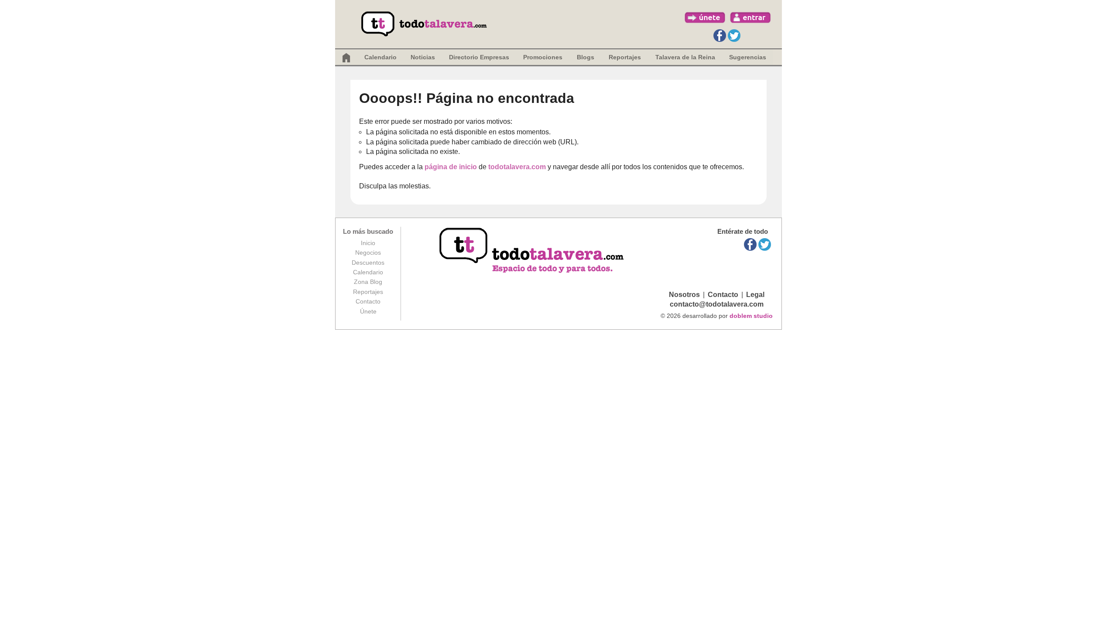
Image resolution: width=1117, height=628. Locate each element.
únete (705, 17)
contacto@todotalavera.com (717, 304)
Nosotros (684, 294)
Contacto (368, 301)
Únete (368, 311)
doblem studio (751, 315)
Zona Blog (368, 281)
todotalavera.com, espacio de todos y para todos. (532, 251)
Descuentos (368, 262)
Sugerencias (747, 57)
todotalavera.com (517, 167)
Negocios (368, 252)
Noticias (423, 57)
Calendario (380, 57)
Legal (755, 294)
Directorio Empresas (479, 57)
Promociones (542, 57)
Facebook (719, 35)
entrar (750, 17)
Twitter (734, 35)
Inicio (368, 242)
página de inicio (451, 167)
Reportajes (368, 291)
